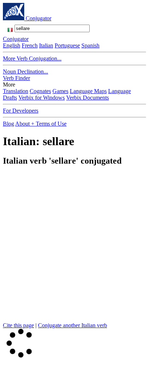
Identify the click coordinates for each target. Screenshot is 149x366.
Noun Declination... (25, 71)
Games (60, 91)
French (30, 45)
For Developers (20, 111)
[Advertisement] (74, 247)
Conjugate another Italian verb (72, 325)
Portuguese (67, 45)
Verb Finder (16, 78)
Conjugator (38, 18)
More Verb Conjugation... (32, 58)
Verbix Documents (87, 97)
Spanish (90, 45)
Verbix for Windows (41, 97)
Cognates (40, 91)
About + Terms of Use (41, 124)
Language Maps (88, 91)
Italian (46, 45)
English (11, 45)
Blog (8, 124)
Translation (15, 91)
